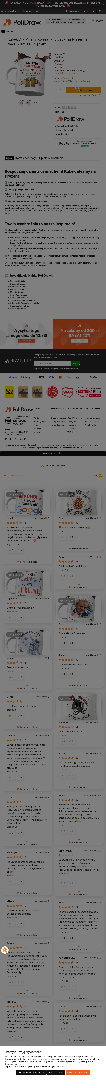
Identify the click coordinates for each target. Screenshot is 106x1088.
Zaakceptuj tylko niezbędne (31, 1072)
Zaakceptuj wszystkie (77, 1072)
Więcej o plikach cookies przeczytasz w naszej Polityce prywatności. (36, 1066)
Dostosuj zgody (55, 1072)
